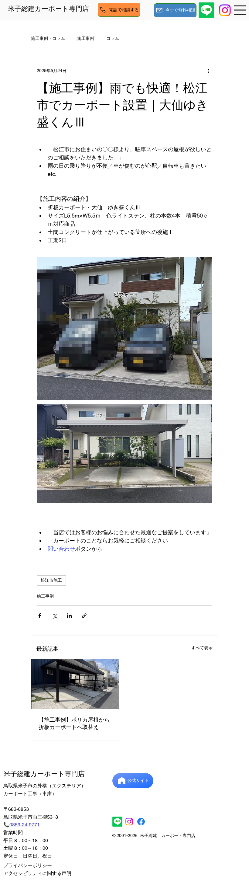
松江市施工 (51, 580)
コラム (112, 38)
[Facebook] (141, 822)
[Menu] (240, 10)
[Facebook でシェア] (40, 616)
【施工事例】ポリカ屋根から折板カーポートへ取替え (74, 723)
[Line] (206, 10)
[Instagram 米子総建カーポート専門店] (225, 10)
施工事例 (85, 38)
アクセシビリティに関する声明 (37, 873)
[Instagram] (129, 822)
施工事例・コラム (48, 38)
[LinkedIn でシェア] (69, 616)
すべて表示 (202, 647)
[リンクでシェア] (84, 616)
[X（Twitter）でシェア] (54, 616)
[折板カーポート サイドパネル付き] (75, 684)
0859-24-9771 (24, 825)
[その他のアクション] (208, 70)
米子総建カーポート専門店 (48, 9)
